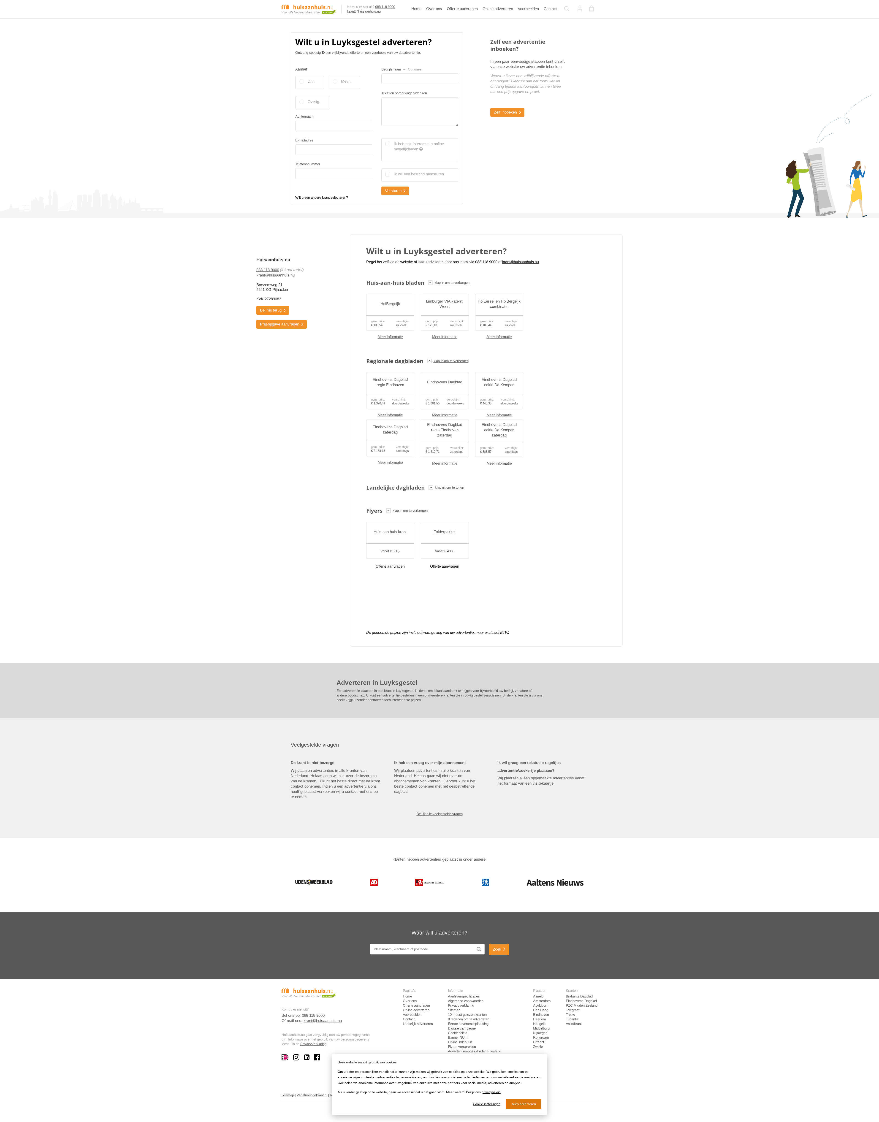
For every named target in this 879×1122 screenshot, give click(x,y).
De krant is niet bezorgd (312, 763)
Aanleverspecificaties (464, 996)
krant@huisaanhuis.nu (364, 11)
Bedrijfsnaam (401, 69)
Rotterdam (541, 1037)
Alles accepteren (524, 1104)
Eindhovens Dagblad (581, 1001)
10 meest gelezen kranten (467, 1014)
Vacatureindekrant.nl (312, 1095)
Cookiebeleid (457, 1033)
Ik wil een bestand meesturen (419, 174)
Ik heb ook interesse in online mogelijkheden (419, 146)
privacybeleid (491, 1092)
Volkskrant (574, 1024)
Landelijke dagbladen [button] (395, 487)
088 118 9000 (385, 7)
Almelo (538, 996)
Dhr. (311, 81)
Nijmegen (540, 1033)
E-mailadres (304, 140)
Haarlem (539, 1019)
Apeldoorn (540, 1005)
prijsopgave (514, 91)
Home (416, 9)
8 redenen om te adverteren (468, 1019)
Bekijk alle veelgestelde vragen (440, 814)
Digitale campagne (462, 1028)
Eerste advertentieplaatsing (468, 1024)
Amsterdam (542, 1001)
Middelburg (541, 1028)
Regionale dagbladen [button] (394, 360)
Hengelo (539, 1024)
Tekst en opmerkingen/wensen (404, 93)
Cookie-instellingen (486, 1104)
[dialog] (439, 1084)
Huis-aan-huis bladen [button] (395, 282)
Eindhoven (541, 1014)
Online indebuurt (460, 1042)
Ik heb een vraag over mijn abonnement (430, 763)
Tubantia (572, 1019)
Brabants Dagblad (579, 996)
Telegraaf (572, 1010)
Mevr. (346, 81)
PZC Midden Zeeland (581, 1005)
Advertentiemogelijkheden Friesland (474, 1051)
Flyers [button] (374, 510)
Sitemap (454, 1010)
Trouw (570, 1014)
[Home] (309, 9)
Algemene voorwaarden (465, 1001)
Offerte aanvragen (462, 9)
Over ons (434, 9)
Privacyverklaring (313, 1044)
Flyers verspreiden (462, 1047)
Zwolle (538, 1047)
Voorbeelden (528, 9)
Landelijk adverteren (418, 1024)
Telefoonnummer (307, 164)
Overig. (314, 102)
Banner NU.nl (458, 1037)
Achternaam (304, 116)
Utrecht (538, 1042)
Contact (550, 9)
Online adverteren (498, 9)
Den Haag (540, 1010)
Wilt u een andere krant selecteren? (321, 197)
